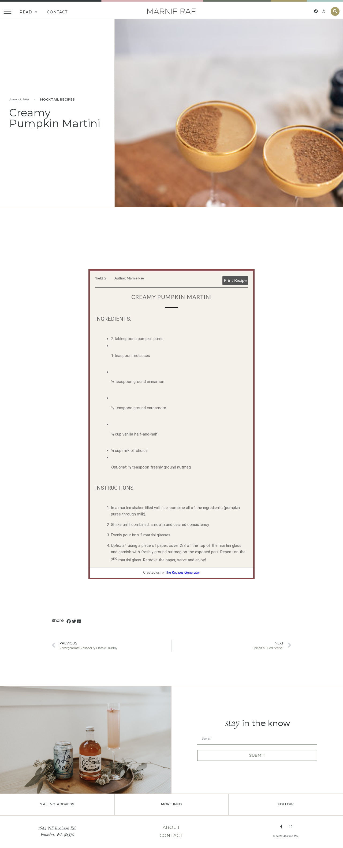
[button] (335, 11)
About (171, 827)
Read (26, 12)
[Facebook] (316, 11)
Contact (57, 12)
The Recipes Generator (182, 572)
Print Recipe (235, 280)
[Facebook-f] (281, 826)
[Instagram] (323, 11)
